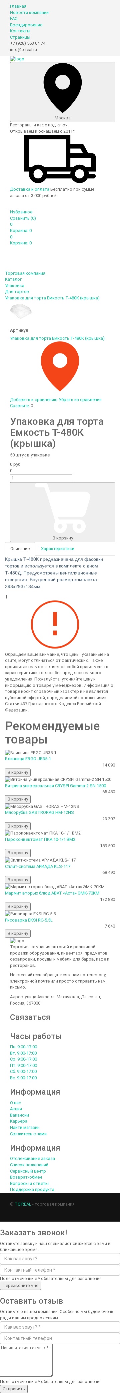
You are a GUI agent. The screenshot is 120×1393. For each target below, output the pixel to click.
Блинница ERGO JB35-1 (28, 758)
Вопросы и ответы (29, 1183)
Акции (16, 1108)
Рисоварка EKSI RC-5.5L (29, 920)
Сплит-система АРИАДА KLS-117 (37, 866)
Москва (63, 117)
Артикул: (20, 330)
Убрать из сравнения (80, 399)
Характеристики (57, 548)
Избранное (21, 211)
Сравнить (23, 218)
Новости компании (29, 12)
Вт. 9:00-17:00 (23, 1053)
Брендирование (26, 24)
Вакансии (19, 1115)
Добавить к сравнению (34, 399)
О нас (15, 1102)
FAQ (14, 18)
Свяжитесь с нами (28, 1133)
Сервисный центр (28, 1171)
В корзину (63, 537)
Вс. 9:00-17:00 (23, 1077)
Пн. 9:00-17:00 (23, 1046)
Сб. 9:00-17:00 (23, 1071)
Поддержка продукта (32, 1189)
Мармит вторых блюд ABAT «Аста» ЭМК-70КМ (52, 893)
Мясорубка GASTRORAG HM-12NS (39, 812)
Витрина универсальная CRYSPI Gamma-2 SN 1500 (55, 785)
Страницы (20, 37)
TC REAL (23, 1204)
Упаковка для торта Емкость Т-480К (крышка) (57, 338)
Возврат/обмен (26, 1177)
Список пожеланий (29, 1164)
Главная (18, 6)
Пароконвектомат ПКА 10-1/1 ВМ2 (40, 839)
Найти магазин (25, 1127)
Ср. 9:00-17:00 (23, 1059)
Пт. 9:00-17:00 (23, 1065)
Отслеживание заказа (32, 1158)
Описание (20, 548)
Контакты (20, 30)
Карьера (18, 1121)
